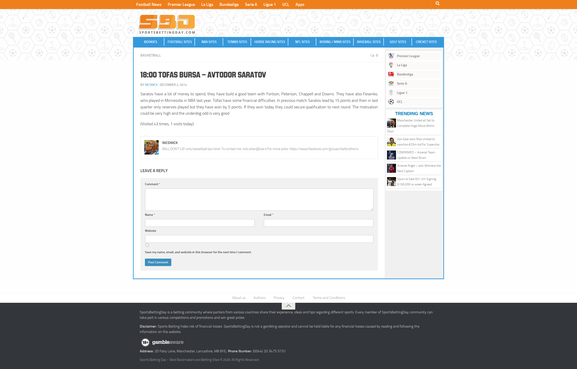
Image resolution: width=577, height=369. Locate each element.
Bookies (150, 42)
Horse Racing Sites (269, 42)
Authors (260, 298)
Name (150, 215)
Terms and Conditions (329, 298)
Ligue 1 (269, 4)
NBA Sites (209, 42)
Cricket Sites (426, 42)
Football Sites (180, 42)
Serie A (251, 4)
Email (268, 215)
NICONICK (151, 85)
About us (238, 298)
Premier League (181, 4)
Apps (299, 4)
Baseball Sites (369, 42)
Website (150, 231)
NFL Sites (302, 42)
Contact (299, 298)
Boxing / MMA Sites (335, 42)
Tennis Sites (237, 42)
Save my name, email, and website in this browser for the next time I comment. (198, 252)
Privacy (279, 298)
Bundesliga (229, 4)
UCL (285, 4)
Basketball (150, 55)
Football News (148, 4)
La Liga (207, 4)
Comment (152, 184)
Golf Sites (398, 42)
